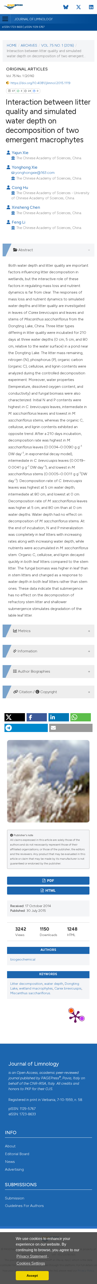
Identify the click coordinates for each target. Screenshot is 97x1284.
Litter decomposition (26, 984)
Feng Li (18, 222)
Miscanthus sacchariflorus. (30, 993)
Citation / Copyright (37, 692)
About (10, 1146)
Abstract (25, 250)
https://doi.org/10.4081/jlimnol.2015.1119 (40, 83)
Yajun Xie (19, 152)
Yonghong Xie (24, 167)
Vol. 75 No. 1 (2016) (57, 45)
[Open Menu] (5, 19)
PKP (28, 1089)
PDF (50, 881)
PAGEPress (50, 1078)
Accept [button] (32, 1275)
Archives (29, 45)
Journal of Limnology (33, 19)
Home (12, 45)
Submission (14, 1198)
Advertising (14, 1169)
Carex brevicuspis (67, 988)
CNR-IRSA (38, 1083)
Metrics (24, 631)
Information (26, 651)
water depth (53, 984)
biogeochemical (22, 959)
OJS (48, 1089)
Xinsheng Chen (25, 207)
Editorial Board (17, 1154)
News (10, 1161)
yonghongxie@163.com (35, 172)
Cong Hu (19, 187)
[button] (14, 717)
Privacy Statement (31, 1256)
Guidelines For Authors (24, 1205)
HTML (50, 890)
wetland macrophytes (36, 988)
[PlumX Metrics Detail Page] (75, 1016)
